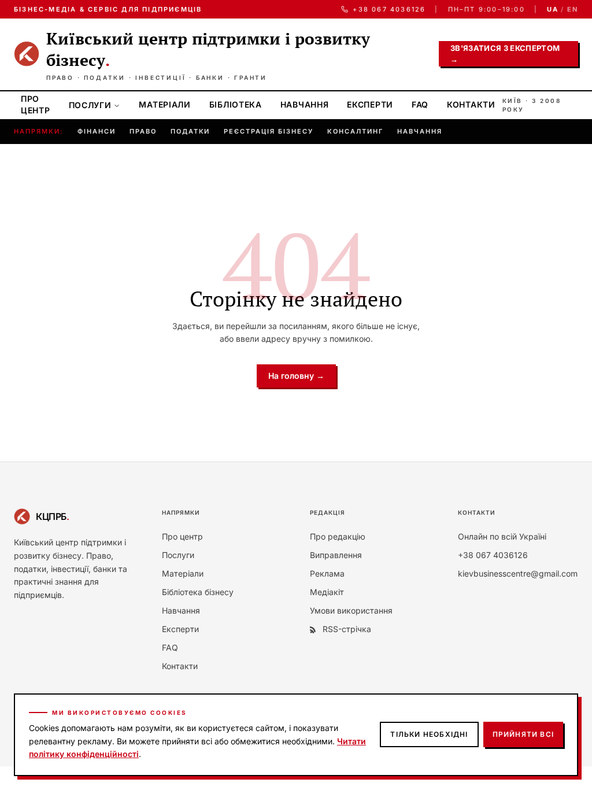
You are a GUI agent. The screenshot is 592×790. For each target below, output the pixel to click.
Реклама (327, 573)
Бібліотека (235, 104)
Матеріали (164, 104)
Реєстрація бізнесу (268, 131)
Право (143, 131)
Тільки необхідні (429, 734)
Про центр (35, 104)
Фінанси (96, 131)
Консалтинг (355, 131)
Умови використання (351, 610)
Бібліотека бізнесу (198, 592)
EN (572, 9)
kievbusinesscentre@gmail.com (518, 573)
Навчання (304, 104)
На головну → (296, 376)
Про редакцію (337, 536)
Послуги (90, 105)
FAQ (420, 104)
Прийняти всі (523, 734)
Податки (190, 131)
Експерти (370, 104)
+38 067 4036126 (389, 9)
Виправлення (336, 555)
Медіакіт (327, 592)
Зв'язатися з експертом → (505, 53)
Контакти (471, 104)
